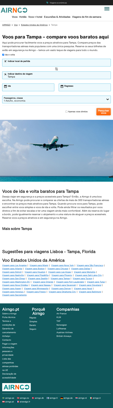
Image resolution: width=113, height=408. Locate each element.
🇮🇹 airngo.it (95, 398)
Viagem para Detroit (12, 272)
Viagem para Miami (39, 265)
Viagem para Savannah (65, 285)
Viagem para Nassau (41, 285)
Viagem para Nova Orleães (15, 285)
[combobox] (58, 64)
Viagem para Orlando (43, 282)
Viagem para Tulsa (96, 282)
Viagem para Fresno (36, 292)
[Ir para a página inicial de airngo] (14, 10)
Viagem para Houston (35, 272)
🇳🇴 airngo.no (23, 398)
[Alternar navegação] (106, 8)
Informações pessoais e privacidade (8, 351)
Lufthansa (61, 329)
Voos (15, 17)
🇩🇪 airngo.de (66, 398)
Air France (61, 314)
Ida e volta (10, 55)
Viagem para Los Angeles (14, 265)
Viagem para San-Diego (13, 278)
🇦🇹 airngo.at (8, 402)
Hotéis (22, 17)
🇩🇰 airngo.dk (38, 398)
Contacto (6, 340)
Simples (33, 321)
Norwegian (61, 325)
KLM (58, 317)
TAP (58, 321)
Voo (16, 25)
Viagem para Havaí (83, 288)
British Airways (63, 336)
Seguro (32, 329)
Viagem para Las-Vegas (59, 272)
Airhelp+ (6, 336)
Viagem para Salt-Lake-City (88, 275)
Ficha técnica (8, 317)
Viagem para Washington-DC (16, 282)
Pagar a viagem (9, 344)
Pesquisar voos (103, 111)
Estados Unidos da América (34, 25)
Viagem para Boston (35, 269)
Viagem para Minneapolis (36, 288)
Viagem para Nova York (62, 265)
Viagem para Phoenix (61, 275)
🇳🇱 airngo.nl (81, 398)
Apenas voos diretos (78, 112)
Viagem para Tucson (82, 278)
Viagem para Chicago (58, 269)
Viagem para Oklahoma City (62, 292)
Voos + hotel (35, 17)
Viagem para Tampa (60, 278)
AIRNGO (6, 25)
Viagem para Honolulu (13, 292)
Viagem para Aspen (11, 288)
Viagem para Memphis (84, 272)
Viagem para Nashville (13, 275)
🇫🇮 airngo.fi (52, 398)
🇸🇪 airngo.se (8, 398)
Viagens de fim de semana (86, 17)
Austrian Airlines (64, 332)
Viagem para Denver (61, 288)
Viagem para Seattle (38, 278)
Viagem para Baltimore (90, 292)
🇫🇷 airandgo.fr (23, 402)
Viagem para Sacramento (14, 295)
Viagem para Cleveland (90, 285)
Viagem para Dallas (80, 269)
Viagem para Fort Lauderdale (70, 282)
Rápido (32, 318)
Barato (32, 325)
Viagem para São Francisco (90, 265)
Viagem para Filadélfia (38, 275)
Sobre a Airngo (9, 314)
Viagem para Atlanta (12, 269)
